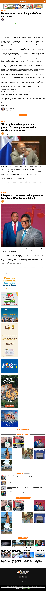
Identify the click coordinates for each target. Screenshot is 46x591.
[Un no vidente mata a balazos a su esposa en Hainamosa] (18, 442)
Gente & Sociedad (38, 580)
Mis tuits (3, 431)
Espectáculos (18, 580)
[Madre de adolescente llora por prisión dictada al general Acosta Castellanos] (27, 453)
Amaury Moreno (26, 588)
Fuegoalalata (8, 134)
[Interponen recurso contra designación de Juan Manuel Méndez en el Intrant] (39, 442)
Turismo (25, 580)
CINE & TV (31, 580)
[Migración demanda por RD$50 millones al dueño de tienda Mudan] (39, 453)
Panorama (11, 580)
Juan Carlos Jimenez (9, 20)
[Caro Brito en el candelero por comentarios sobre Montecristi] (6, 453)
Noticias (5, 580)
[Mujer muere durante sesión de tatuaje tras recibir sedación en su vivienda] (6, 442)
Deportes (23, 581)
